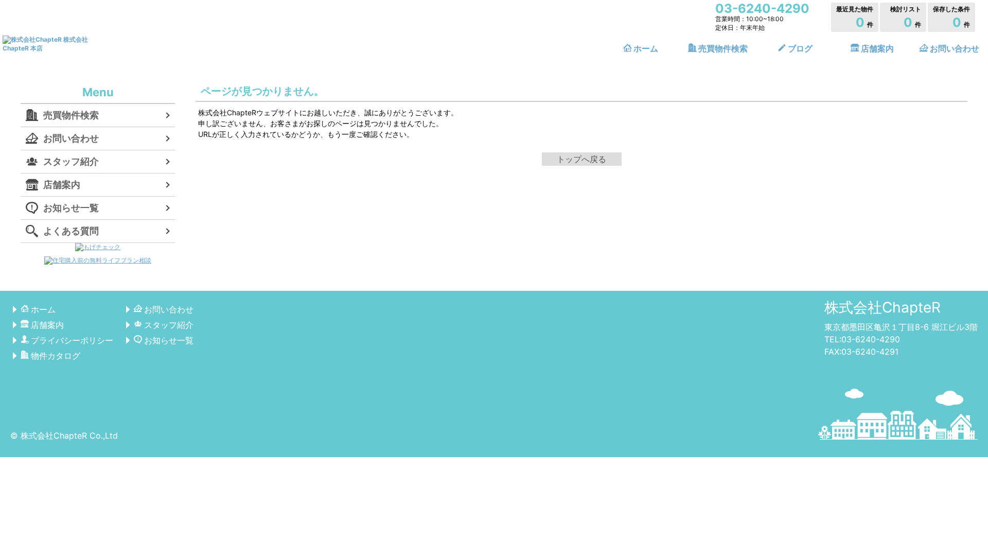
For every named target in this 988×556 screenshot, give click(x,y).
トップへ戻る (581, 159)
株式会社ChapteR (882, 307)
